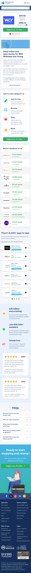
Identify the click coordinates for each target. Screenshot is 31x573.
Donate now (16, 34)
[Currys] (6, 223)
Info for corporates (6, 510)
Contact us (4, 521)
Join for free (4, 241)
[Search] (28, 8)
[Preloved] (6, 170)
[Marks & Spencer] (26, 248)
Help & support (5, 518)
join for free (10, 78)
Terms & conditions (22, 528)
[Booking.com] (26, 276)
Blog (2, 515)
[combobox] (13, 8)
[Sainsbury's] (6, 155)
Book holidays (20, 515)
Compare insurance (22, 510)
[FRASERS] (6, 193)
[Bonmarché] (6, 162)
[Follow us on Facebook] (6, 497)
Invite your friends (6, 540)
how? (21, 133)
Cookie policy (20, 534)
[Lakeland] (26, 292)
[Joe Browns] (6, 185)
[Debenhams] (6, 200)
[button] (26, 25)
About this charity (15, 85)
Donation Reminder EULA (23, 541)
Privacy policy (20, 531)
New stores (20, 518)
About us (3, 513)
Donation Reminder (6, 537)
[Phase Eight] (6, 178)
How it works (4, 505)
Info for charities (5, 507)
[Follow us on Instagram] (15, 497)
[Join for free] (5, 102)
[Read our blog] (24, 497)
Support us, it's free (14, 30)
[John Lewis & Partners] (6, 215)
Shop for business (21, 513)
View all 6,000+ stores (22, 505)
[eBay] (26, 256)
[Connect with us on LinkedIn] (20, 497)
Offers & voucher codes (23, 507)
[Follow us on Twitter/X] (11, 497)
